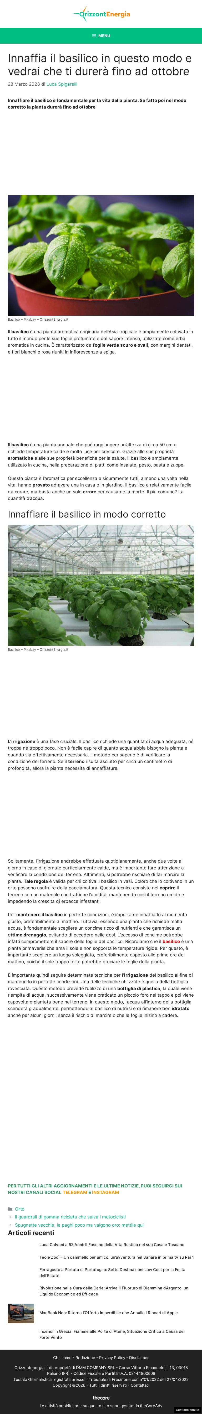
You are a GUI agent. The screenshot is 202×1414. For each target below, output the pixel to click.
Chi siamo (62, 1357)
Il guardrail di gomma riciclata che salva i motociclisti (70, 1217)
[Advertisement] (101, 154)
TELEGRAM (75, 1192)
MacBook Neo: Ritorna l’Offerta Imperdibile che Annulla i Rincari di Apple (108, 1312)
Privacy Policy (112, 1357)
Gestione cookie (187, 1410)
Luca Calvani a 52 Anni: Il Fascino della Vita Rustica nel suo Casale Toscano (111, 1244)
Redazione (85, 1357)
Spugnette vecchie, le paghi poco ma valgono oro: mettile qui (79, 1225)
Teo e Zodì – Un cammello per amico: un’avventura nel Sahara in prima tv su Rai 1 (116, 1257)
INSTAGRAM (105, 1192)
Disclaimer (139, 1357)
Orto (19, 1209)
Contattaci (140, 1385)
